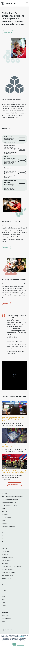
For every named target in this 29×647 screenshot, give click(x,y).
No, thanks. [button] (20, 644)
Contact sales (5, 615)
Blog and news (5, 551)
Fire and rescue (6, 514)
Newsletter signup (6, 578)
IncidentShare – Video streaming (10, 502)
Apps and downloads (7, 575)
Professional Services (7, 569)
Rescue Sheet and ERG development (11, 566)
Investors (4, 599)
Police (3, 520)
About (3, 588)
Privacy (4, 634)
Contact (4, 605)
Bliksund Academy (6, 560)
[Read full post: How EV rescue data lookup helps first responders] (14, 435)
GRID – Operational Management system (12, 496)
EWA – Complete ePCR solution (10, 499)
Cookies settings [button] (8, 644)
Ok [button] (14, 644)
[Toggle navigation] (27, 3)
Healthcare (4, 511)
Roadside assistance (7, 517)
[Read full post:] (14, 461)
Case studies (5, 536)
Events (3, 596)
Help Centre (5, 563)
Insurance (4, 523)
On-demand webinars (7, 557)
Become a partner (6, 618)
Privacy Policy (20, 636)
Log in (3, 621)
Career (3, 602)
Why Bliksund (5, 591)
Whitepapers (5, 554)
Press (3, 594)
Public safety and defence (8, 526)
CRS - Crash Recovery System (9, 505)
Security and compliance (8, 572)
